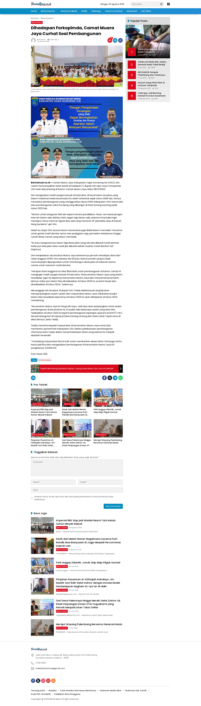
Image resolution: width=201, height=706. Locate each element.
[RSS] (53, 680)
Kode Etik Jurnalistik (41, 694)
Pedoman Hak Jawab (136, 690)
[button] (161, 4)
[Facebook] (104, 378)
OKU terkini (46, 360)
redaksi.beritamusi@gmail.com (50, 668)
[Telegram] (115, 378)
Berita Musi (41, 39)
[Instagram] (43, 680)
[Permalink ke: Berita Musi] (34, 40)
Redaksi (52, 690)
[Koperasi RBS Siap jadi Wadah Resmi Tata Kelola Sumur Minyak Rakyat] (45, 398)
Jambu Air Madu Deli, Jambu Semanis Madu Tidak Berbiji (152, 63)
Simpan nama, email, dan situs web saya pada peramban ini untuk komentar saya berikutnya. (73, 498)
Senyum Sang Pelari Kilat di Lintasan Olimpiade (151, 84)
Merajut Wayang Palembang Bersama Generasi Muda (108, 441)
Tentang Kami (38, 690)
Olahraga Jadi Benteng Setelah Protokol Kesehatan (152, 94)
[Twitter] (109, 378)
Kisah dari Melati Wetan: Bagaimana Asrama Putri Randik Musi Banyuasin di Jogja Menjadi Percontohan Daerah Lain (76, 412)
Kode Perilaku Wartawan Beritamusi (78, 690)
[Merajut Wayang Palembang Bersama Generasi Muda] (108, 428)
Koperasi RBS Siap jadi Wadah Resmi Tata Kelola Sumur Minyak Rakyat (44, 412)
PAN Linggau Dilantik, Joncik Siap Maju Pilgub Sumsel (107, 411)
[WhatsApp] (120, 378)
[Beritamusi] (41, 4)
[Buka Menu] (168, 4)
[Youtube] (48, 680)
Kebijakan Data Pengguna (67, 694)
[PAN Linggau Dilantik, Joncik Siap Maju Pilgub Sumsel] (108, 398)
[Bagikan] (120, 40)
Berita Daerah (37, 22)
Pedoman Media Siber (110, 690)
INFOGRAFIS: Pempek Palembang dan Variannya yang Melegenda (151, 73)
